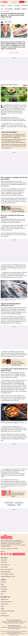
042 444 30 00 (17, 631)
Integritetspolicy (6, 571)
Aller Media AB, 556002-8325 (12, 633)
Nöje (2, 593)
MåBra (24, 621)
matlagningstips (5, 11)
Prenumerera (15, 2)
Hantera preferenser (7, 569)
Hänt (9, 621)
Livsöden (3, 582)
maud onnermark (9, 502)
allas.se (20, 632)
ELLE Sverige (4, 627)
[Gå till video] (25, 85)
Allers (2, 608)
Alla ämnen (4, 562)
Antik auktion (5, 615)
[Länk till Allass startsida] (7, 2)
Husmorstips (17, 9)
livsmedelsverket (19, 502)
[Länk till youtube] (8, 554)
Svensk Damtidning (14, 621)
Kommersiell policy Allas (8, 576)
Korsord (8, 9)
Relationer (17, 5)
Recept (5, 623)
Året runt (3, 613)
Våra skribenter (5, 564)
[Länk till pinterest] (10, 554)
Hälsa (2, 584)
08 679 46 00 (16, 634)
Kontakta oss (4, 599)
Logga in (22, 2)
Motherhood (11, 623)
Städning (24, 9)
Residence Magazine (19, 623)
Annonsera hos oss (6, 601)
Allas (2, 606)
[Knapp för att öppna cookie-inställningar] (26, 2)
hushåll (3, 19)
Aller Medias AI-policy (7, 574)
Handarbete (4, 589)
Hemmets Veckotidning (7, 611)
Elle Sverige (4, 621)
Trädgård (9, 5)
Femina (21, 621)
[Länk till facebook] (2, 554)
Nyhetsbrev (4, 560)
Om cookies (4, 567)
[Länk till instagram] (5, 554)
